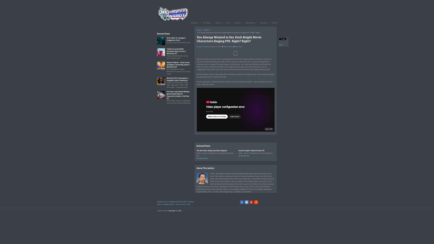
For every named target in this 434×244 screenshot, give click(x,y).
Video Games (250, 23)
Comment (238, 47)
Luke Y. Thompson (204, 47)
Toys (227, 23)
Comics (237, 23)
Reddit (256, 202)
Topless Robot (162, 211)
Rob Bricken (203, 158)
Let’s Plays (206, 23)
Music (231, 47)
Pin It (281, 45)
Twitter (246, 202)
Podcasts (194, 23)
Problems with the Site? (178, 202)
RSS (188, 204)
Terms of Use (180, 204)
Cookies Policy (168, 204)
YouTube (251, 202)
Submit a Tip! (162, 202)
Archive (274, 23)
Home (199, 30)
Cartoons (263, 23)
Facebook (242, 202)
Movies (218, 23)
